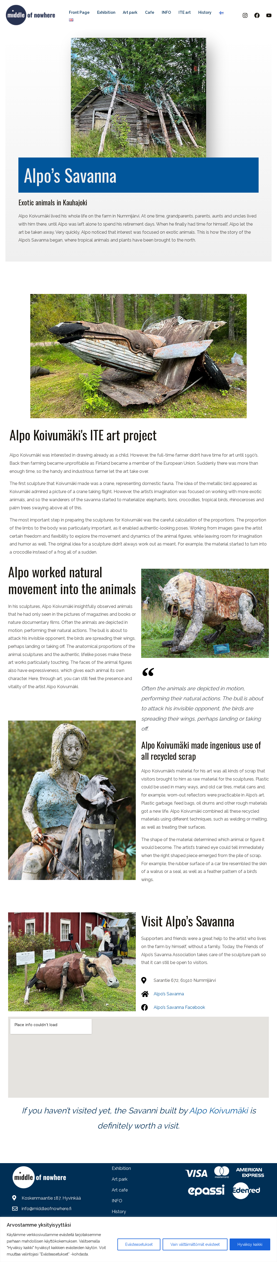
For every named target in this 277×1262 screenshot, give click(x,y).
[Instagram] (245, 15)
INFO (117, 1200)
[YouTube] (269, 15)
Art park (119, 1179)
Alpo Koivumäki (217, 1110)
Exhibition (121, 1168)
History (119, 1211)
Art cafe (120, 1190)
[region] (138, 1239)
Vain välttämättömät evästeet (195, 1244)
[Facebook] (257, 15)
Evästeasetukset (139, 1244)
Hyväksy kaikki (250, 1244)
